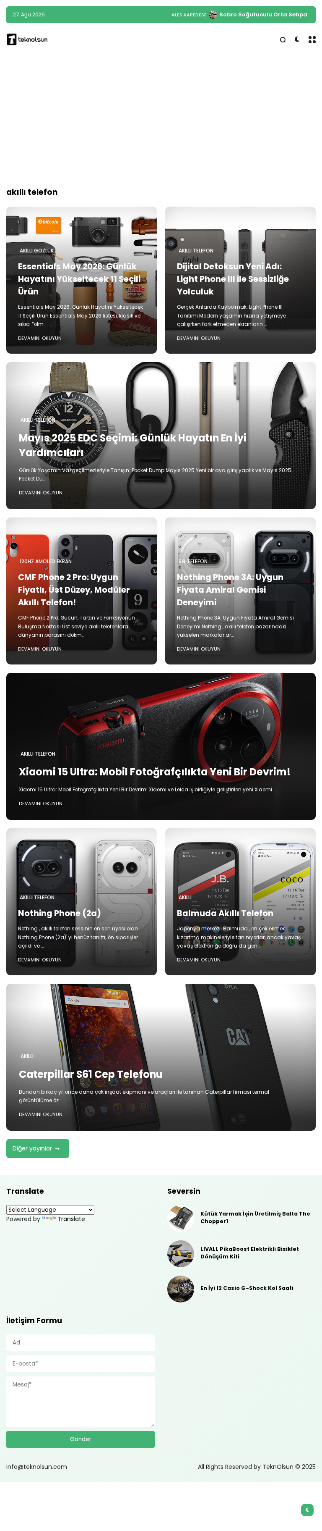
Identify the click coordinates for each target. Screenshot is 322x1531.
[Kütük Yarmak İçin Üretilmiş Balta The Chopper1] (180, 1218)
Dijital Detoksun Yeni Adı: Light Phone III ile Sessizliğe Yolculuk (233, 278)
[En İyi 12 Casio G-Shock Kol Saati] (180, 1289)
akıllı (185, 897)
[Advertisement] (161, 121)
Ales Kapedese (189, 14)
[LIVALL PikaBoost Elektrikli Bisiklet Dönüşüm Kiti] (180, 1253)
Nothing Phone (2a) (59, 913)
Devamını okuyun (40, 338)
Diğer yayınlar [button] (32, 1148)
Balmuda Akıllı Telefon (225, 913)
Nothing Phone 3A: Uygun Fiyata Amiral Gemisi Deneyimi (230, 589)
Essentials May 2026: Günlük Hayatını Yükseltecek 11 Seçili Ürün (79, 278)
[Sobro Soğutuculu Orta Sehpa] (213, 15)
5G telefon (193, 561)
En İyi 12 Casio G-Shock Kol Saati (246, 1288)
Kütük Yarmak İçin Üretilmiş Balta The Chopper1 (255, 1217)
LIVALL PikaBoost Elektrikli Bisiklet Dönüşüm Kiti (249, 1252)
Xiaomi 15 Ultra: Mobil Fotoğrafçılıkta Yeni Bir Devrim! (155, 772)
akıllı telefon (196, 250)
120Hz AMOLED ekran (46, 561)
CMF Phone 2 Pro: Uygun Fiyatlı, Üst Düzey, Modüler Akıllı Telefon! (74, 589)
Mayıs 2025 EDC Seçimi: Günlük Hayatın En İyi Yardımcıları (133, 445)
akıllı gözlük (37, 250)
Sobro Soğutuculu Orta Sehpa (263, 14)
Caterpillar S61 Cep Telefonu (91, 1074)
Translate (71, 1219)
